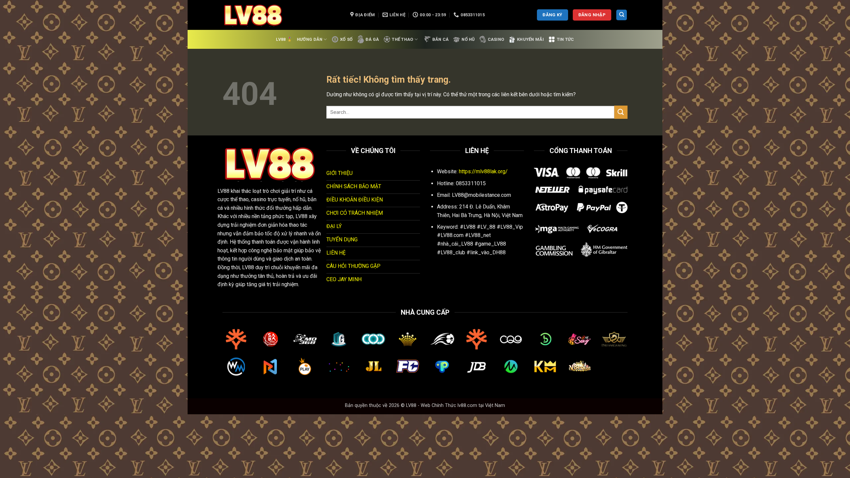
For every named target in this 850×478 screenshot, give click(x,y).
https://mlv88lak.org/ (483, 171)
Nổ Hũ (468, 39)
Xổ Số (346, 39)
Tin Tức (565, 39)
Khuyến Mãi (530, 39)
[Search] (621, 15)
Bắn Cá (440, 39)
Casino (496, 39)
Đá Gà (372, 39)
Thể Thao (402, 39)
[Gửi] (621, 112)
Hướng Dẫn (309, 39)
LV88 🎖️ (284, 39)
